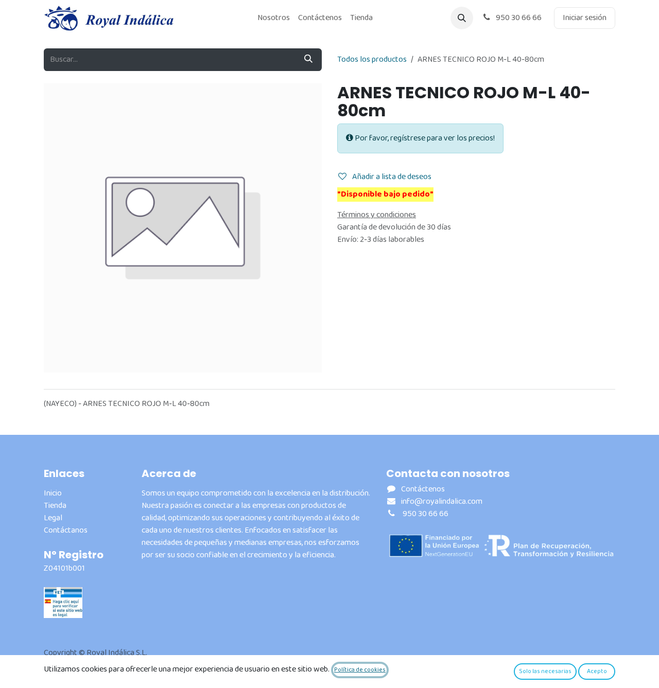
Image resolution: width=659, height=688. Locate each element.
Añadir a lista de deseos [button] (391, 176)
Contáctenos (423, 489)
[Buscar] (308, 59)
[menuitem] (273, 18)
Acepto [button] (597, 671)
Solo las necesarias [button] (545, 671)
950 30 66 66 (518, 17)
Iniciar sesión (584, 17)
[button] (461, 18)
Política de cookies (360, 670)
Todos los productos (372, 59)
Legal (53, 517)
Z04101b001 (64, 568)
